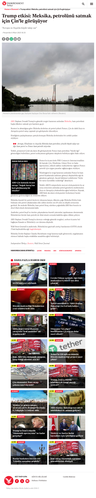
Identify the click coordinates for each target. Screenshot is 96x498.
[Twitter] (22, 481)
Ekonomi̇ (14, 9)
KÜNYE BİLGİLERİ (39, 477)
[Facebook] (17, 481)
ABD (13, 121)
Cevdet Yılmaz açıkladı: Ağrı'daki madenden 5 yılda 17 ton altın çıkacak (66, 280)
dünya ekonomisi (65, 251)
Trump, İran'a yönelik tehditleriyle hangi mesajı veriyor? (63, 382)
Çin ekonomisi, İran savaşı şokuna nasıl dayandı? (26, 384)
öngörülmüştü (35, 229)
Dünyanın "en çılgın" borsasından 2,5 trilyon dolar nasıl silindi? (65, 331)
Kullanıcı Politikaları (39, 481)
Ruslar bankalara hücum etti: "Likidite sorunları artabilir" (27, 460)
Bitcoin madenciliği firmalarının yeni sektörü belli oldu (28, 307)
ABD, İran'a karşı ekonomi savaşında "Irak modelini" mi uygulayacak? (27, 331)
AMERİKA (78, 251)
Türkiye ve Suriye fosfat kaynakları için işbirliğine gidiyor (67, 434)
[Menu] (91, 4)
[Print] (19, 39)
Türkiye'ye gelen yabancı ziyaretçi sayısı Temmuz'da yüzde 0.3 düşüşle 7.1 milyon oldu (29, 408)
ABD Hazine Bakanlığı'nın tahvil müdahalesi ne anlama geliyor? (66, 409)
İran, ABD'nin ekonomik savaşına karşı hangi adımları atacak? (29, 358)
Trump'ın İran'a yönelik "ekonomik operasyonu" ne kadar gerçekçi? (29, 433)
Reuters (30, 244)
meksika (47, 251)
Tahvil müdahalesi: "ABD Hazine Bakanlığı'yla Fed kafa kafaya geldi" (67, 306)
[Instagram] (27, 481)
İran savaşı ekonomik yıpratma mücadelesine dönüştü (66, 460)
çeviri (39, 251)
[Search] (83, 4)
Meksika (67, 121)
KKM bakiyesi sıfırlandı (24, 283)
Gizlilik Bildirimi (69, 477)
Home (6, 9)
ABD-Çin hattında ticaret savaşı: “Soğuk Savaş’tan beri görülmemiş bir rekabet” (23, 187)
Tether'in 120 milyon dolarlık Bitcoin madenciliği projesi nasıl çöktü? (66, 357)
